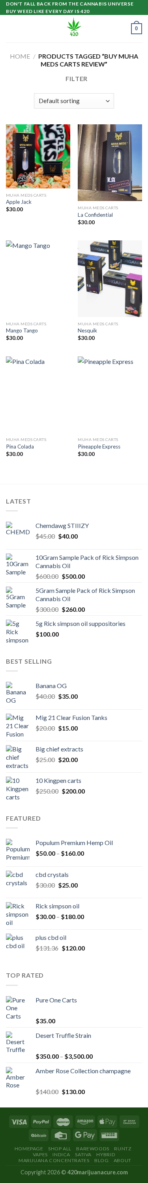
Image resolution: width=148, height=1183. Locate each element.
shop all (59, 1149)
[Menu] (10, 29)
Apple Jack (19, 202)
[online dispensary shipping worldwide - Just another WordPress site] (74, 28)
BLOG (101, 1160)
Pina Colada (20, 446)
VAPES (40, 1154)
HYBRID (105, 1154)
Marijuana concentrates (54, 1160)
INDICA (61, 1154)
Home (20, 56)
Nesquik (87, 330)
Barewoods (92, 1149)
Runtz (122, 1149)
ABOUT (122, 1160)
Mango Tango (22, 330)
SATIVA (83, 1154)
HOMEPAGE (29, 1149)
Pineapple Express (99, 446)
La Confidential (95, 215)
